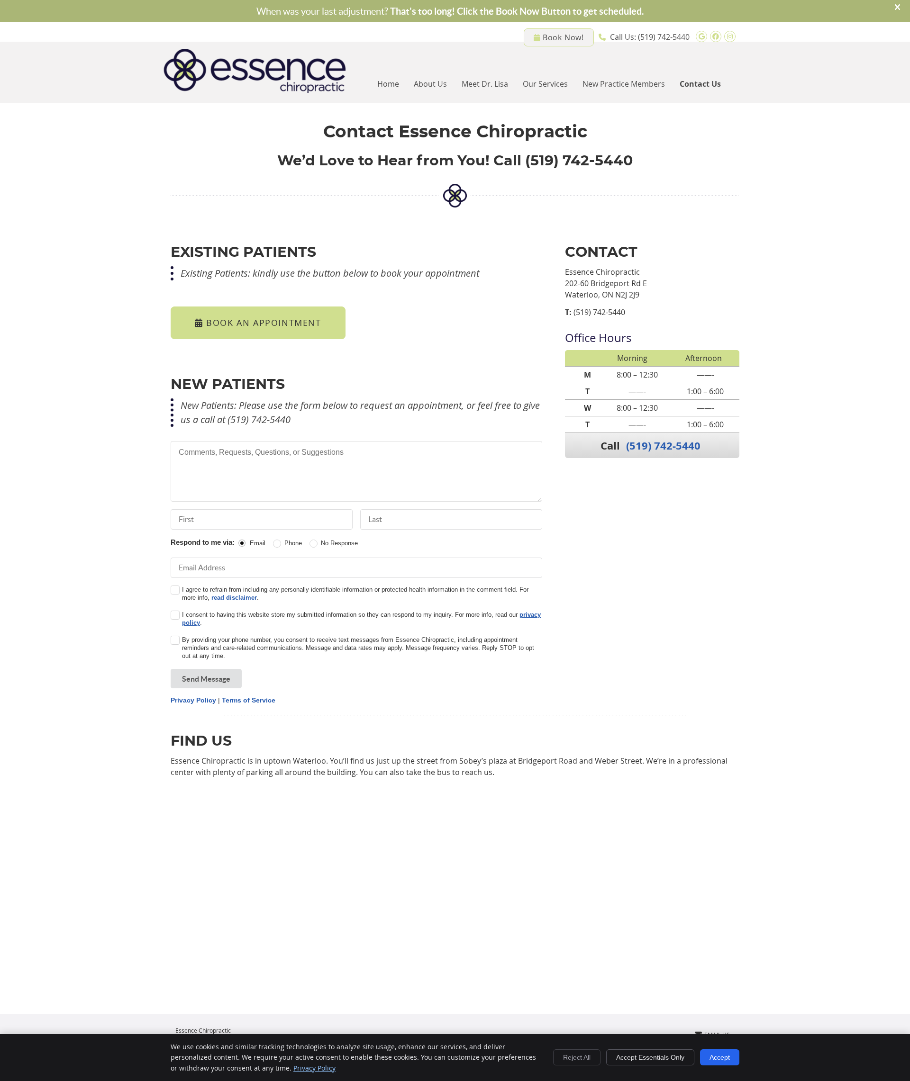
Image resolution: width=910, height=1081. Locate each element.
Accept (720, 1057)
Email (257, 543)
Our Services (545, 84)
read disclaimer (234, 597)
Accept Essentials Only (650, 1057)
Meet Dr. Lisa (485, 84)
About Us (430, 84)
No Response (339, 543)
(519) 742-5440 (664, 37)
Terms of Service (248, 700)
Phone (293, 543)
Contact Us (700, 84)
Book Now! (563, 37)
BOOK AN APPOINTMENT (262, 322)
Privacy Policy (193, 700)
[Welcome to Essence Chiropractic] (255, 90)
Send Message (206, 679)
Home (388, 84)
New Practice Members (623, 84)
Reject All (577, 1057)
